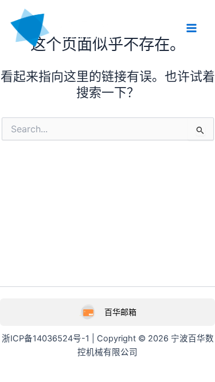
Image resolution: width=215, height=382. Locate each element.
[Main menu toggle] (191, 28)
